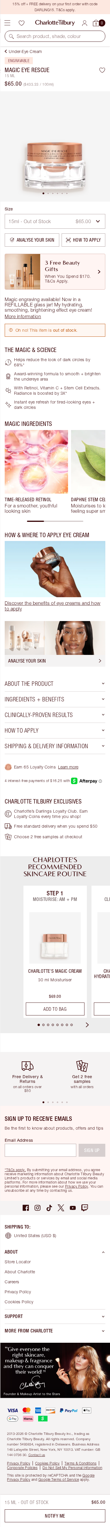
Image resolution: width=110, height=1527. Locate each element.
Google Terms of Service (58, 1479)
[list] (55, 146)
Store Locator (18, 1261)
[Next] (93, 1025)
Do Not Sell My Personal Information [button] (72, 1467)
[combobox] (55, 221)
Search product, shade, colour (49, 36)
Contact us (36, 1455)
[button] (11, 36)
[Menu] (7, 22)
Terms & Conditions (81, 1463)
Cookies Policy (19, 1301)
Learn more (68, 766)
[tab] (43, 193)
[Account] (84, 23)
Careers (12, 1281)
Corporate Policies (22, 1467)
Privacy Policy (76, 1186)
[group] (36, 472)
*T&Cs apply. (15, 1170)
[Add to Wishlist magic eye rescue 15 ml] (102, 70)
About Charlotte (20, 1271)
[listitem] (55, 146)
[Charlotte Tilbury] (55, 23)
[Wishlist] (21, 23)
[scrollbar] (55, 521)
